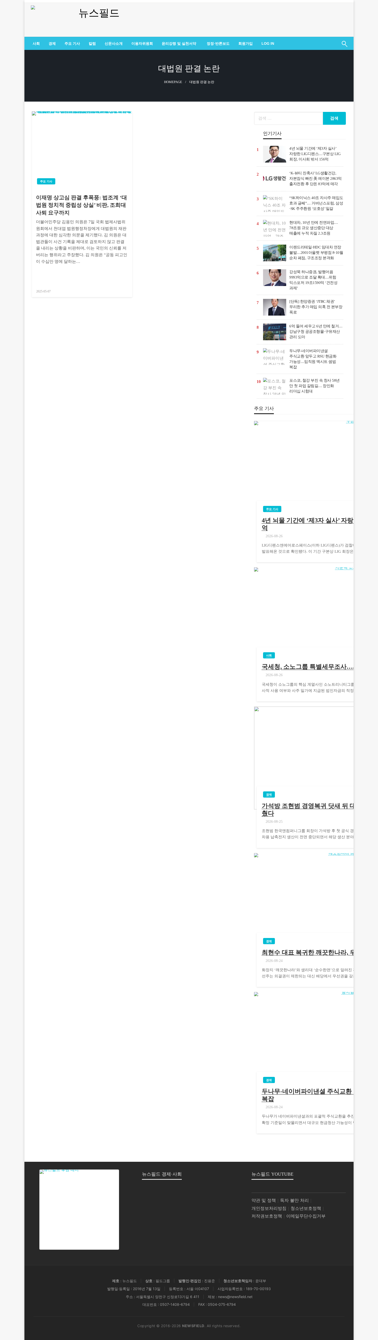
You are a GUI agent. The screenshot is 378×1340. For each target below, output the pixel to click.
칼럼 (92, 43)
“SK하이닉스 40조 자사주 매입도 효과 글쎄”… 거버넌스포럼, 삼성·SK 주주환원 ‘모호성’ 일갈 (316, 203)
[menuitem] (36, 43)
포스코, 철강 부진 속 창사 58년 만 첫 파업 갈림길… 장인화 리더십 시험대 (314, 385)
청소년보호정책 (306, 1208)
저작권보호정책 (266, 1216)
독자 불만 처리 (294, 1200)
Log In (268, 43)
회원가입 (245, 43)
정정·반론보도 (218, 43)
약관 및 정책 (263, 1200)
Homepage (173, 82)
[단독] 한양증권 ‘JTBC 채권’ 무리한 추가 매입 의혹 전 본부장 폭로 (315, 306)
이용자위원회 (142, 43)
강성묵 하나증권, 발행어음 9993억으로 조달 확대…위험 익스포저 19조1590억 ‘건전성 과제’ (313, 280)
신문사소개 (114, 43)
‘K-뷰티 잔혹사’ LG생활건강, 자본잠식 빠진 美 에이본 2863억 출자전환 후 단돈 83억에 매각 (315, 178)
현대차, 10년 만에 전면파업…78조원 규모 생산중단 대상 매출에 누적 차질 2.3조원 (313, 227)
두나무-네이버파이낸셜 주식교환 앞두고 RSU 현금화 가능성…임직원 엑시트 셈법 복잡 (312, 359)
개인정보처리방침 (268, 1208)
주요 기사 (72, 43)
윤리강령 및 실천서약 (179, 43)
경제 (52, 43)
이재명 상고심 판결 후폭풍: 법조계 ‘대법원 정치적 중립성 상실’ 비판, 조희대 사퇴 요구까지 (81, 205)
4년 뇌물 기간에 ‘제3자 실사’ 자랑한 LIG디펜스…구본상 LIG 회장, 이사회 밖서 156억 (314, 153)
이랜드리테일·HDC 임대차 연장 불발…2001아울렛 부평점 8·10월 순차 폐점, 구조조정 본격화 (316, 252)
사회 (36, 43)
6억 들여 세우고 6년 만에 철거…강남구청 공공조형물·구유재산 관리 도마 (316, 331)
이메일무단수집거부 (306, 1216)
